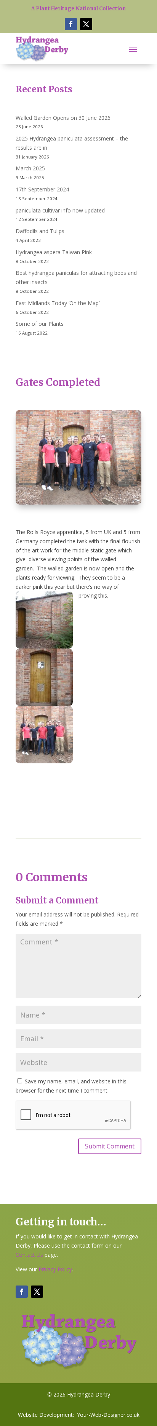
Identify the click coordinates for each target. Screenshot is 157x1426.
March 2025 (30, 168)
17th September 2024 (42, 189)
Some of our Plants (40, 323)
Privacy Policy (55, 1269)
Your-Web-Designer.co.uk (108, 1414)
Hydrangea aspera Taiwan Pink (54, 252)
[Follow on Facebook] (71, 24)
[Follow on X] (86, 24)
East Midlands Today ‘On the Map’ (57, 303)
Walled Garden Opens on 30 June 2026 (63, 117)
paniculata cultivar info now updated (60, 210)
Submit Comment (110, 1146)
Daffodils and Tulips (40, 231)
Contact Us (29, 1254)
